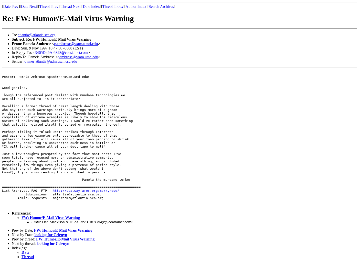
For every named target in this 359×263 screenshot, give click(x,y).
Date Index (91, 6)
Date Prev (11, 6)
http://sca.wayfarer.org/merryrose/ (86, 190)
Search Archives (161, 6)
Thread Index (112, 6)
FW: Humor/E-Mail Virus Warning (50, 217)
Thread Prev (48, 6)
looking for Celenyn (50, 235)
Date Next (29, 6)
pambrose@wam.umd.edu (76, 44)
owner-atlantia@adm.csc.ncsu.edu (50, 61)
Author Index (136, 6)
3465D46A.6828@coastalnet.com (61, 52)
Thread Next (70, 6)
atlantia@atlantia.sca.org (36, 35)
